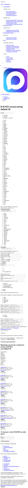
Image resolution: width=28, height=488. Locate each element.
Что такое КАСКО (10, 11)
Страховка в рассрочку (12, 51)
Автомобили (6, 469)
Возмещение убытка (8, 32)
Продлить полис (10, 45)
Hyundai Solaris (7, 460)
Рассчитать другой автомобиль (8, 341)
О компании (6, 463)
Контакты (8, 61)
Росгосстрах (4, 386)
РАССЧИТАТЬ (4, 330)
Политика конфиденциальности (11, 466)
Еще (4, 40)
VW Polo (5, 458)
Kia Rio (5, 456)
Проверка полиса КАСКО (12, 31)
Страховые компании (8, 470)
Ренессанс (5, 450)
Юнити (2, 378)
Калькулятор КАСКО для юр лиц (14, 20)
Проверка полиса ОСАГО (12, 30)
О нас (7, 56)
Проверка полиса (7, 25)
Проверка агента (10, 49)
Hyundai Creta (6, 457)
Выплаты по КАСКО (11, 39)
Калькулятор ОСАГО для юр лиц (14, 21)
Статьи (5, 467)
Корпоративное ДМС (11, 22)
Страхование (6, 6)
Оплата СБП (9, 57)
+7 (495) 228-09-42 (7, 67)
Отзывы (8, 60)
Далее (4, 262)
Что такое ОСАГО (10, 14)
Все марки (3, 247)
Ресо (2, 394)
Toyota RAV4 (6, 461)
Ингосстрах (3, 369)
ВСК (2, 402)
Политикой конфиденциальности (10, 328)
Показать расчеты (5, 441)
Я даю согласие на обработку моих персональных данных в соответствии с (14, 328)
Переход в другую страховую (13, 50)
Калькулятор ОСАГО (11, 15)
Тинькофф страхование (6, 418)
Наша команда (9, 59)
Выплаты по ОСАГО (11, 37)
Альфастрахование (5, 410)
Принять (3, 486)
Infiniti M (3, 367)
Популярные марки (5, 209)
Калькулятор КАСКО (11, 12)
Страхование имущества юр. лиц (14, 24)
